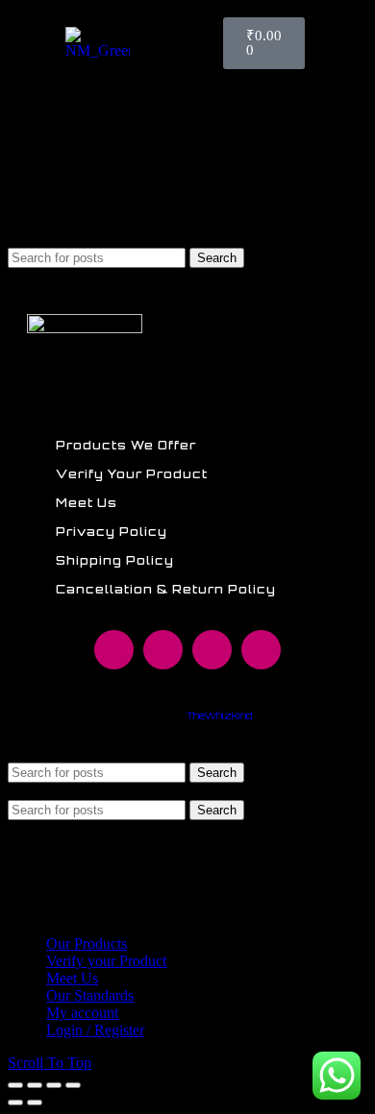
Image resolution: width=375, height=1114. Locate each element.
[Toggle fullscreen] (54, 1085)
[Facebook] (114, 649)
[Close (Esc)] (15, 1085)
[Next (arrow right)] (34, 1102)
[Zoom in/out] (73, 1085)
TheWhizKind (219, 715)
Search (217, 258)
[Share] (34, 1085)
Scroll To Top (49, 1062)
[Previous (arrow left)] (15, 1102)
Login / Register (95, 1030)
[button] (318, 44)
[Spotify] (261, 649)
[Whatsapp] (212, 649)
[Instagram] (163, 649)
